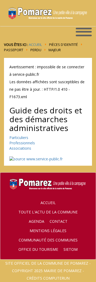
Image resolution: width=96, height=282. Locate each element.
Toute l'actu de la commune (48, 212)
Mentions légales (48, 230)
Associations (20, 148)
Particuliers (18, 137)
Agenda (36, 221)
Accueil (35, 44)
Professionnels (22, 142)
